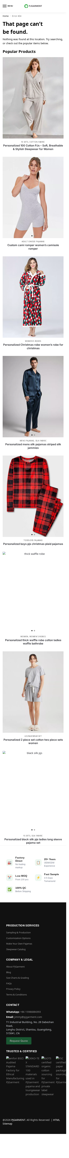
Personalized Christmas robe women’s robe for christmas (33, 346)
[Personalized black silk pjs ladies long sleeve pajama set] (33, 791)
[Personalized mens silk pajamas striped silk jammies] (33, 396)
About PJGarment (15, 966)
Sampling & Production (18, 932)
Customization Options (18, 938)
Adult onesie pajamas (33, 241)
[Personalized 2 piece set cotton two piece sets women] (33, 692)
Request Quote (19, 1040)
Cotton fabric (37, 142)
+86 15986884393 (30, 1011)
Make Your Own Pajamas (19, 943)
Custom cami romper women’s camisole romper (33, 246)
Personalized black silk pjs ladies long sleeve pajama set (33, 841)
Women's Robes (33, 341)
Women (24, 636)
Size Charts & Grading (17, 977)
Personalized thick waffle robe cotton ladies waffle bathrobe (33, 641)
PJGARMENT (18, 1120)
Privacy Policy (13, 988)
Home (6, 16)
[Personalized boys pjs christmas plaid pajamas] (33, 496)
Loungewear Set (33, 736)
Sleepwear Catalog (16, 949)
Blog (8, 972)
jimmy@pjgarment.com (28, 1017)
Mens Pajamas (27, 440)
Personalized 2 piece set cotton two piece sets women (33, 741)
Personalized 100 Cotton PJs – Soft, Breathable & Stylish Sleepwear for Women (33, 147)
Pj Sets (24, 142)
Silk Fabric (41, 440)
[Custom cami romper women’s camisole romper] (33, 197)
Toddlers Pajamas (33, 540)
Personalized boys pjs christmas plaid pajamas (33, 544)
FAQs (9, 983)
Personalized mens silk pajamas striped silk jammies (33, 446)
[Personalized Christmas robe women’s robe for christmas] (33, 297)
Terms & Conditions (16, 994)
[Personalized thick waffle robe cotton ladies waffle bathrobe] (33, 592)
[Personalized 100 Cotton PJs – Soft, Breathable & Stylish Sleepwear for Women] (33, 98)
